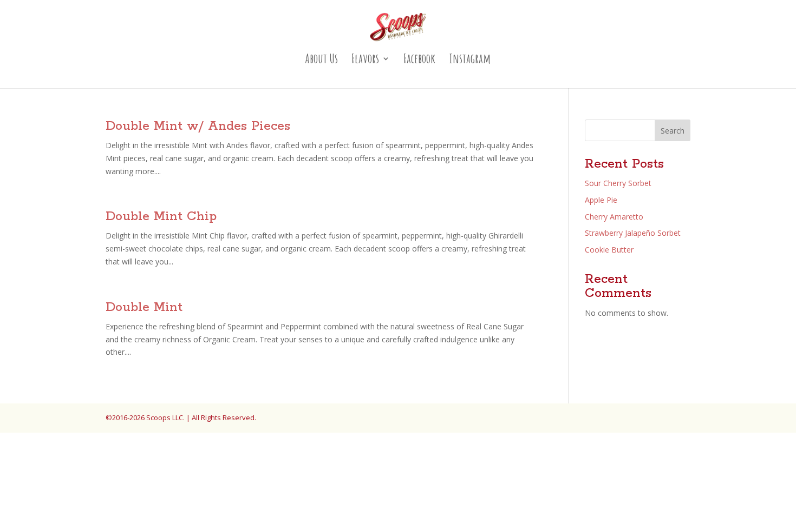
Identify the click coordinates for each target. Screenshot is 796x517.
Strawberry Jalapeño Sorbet (633, 233)
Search (672, 130)
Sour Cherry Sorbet (618, 183)
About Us (321, 61)
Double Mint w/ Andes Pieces (198, 126)
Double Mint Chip (161, 216)
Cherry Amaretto (614, 216)
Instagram (470, 61)
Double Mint (144, 307)
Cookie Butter (609, 249)
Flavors (365, 61)
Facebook (419, 61)
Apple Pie (601, 200)
